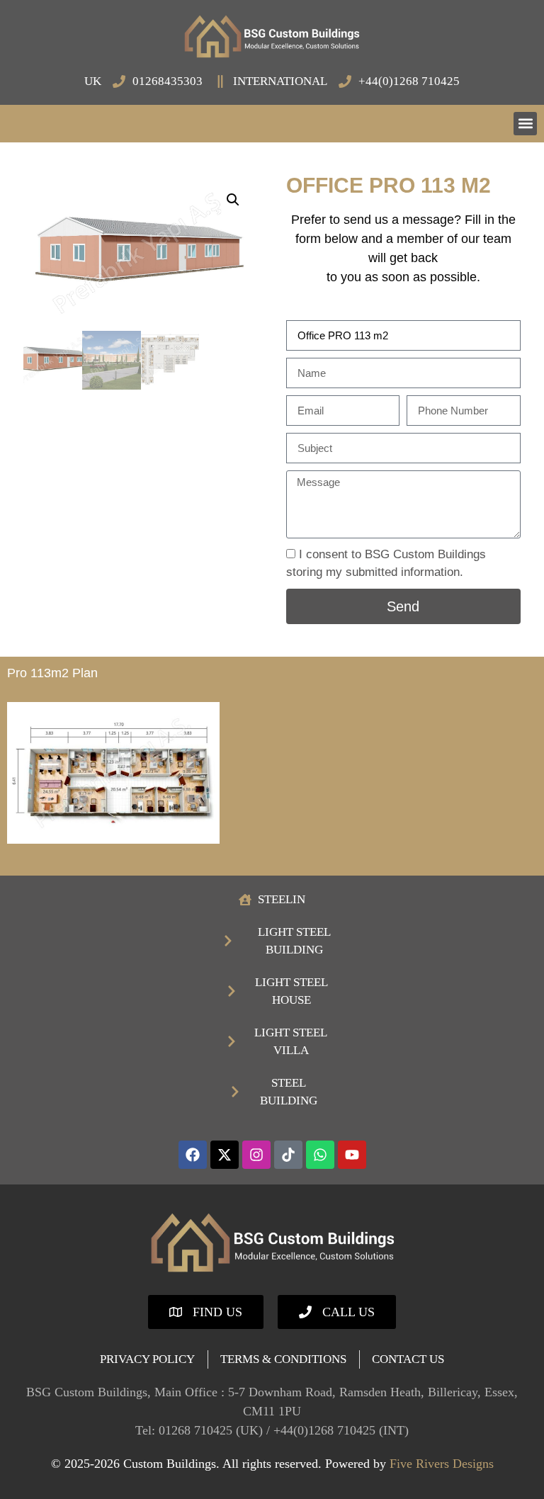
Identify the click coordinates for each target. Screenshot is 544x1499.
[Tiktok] (288, 1155)
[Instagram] (256, 1155)
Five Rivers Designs (442, 1463)
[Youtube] (352, 1155)
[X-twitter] (224, 1155)
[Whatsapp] (320, 1155)
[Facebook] (192, 1155)
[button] (525, 123)
